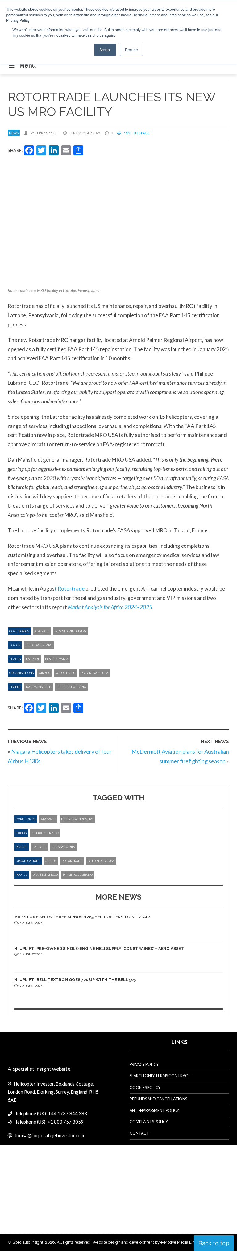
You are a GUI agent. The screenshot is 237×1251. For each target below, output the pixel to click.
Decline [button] (131, 49)
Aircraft (41, 631)
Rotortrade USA (94, 673)
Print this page (135, 133)
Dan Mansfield (38, 686)
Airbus (44, 673)
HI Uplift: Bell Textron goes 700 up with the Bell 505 (75, 979)
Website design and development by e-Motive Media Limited (147, 1242)
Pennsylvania (57, 659)
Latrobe (33, 659)
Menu (27, 65)
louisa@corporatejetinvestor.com (49, 1135)
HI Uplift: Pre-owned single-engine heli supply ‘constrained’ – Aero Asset (99, 948)
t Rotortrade (70, 588)
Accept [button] (105, 49)
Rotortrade (65, 673)
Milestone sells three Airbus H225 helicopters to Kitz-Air (82, 917)
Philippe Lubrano (71, 686)
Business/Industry (71, 631)
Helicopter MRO (38, 645)
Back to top (213, 1243)
